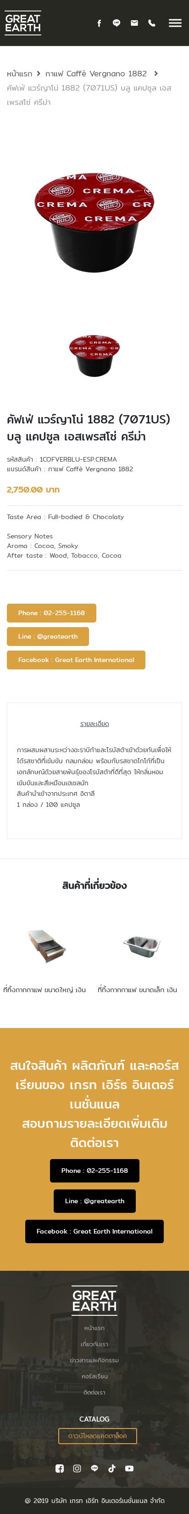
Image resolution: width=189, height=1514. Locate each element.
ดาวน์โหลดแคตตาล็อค (97, 1436)
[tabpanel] (94, 225)
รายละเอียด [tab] (94, 724)
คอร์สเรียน (95, 1376)
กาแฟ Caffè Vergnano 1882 (97, 73)
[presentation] (94, 355)
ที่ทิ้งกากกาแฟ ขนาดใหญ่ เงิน (44, 990)
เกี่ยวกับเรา (94, 1343)
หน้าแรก (20, 73)
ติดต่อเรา (94, 1392)
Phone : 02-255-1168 (51, 613)
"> (89, 1435)
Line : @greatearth (48, 636)
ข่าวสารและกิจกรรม (94, 1360)
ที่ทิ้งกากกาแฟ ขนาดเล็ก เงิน (137, 990)
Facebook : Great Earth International (76, 660)
